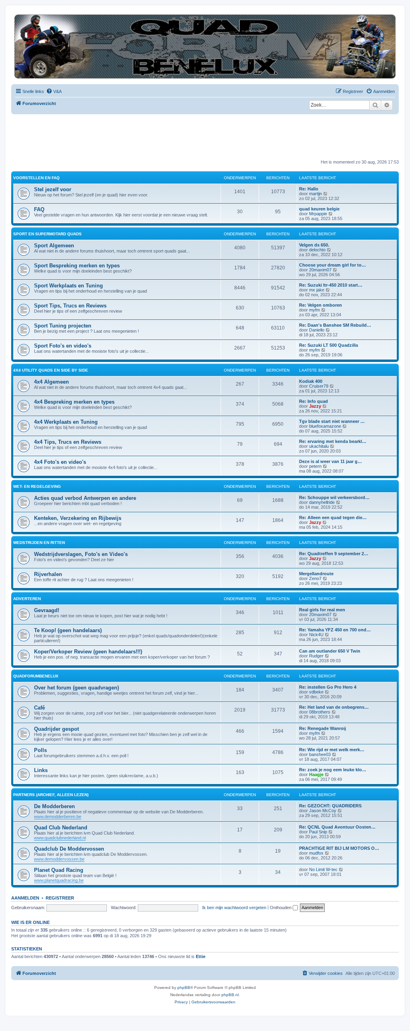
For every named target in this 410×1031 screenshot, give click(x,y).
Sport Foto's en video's (62, 346)
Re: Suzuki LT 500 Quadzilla (328, 345)
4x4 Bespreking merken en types (74, 402)
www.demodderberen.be (57, 816)
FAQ (39, 209)
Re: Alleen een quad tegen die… (333, 517)
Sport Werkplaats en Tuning (68, 286)
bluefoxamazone (325, 426)
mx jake (316, 289)
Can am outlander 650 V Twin (329, 651)
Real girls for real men (322, 609)
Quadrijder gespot (56, 729)
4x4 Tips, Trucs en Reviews (67, 442)
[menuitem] (54, 91)
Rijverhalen (48, 574)
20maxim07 (320, 269)
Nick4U (316, 634)
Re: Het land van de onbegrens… (334, 707)
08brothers (319, 712)
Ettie (200, 956)
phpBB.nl (230, 995)
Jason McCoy (322, 810)
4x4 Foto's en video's (60, 462)
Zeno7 (315, 578)
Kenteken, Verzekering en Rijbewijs (77, 518)
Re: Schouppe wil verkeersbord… (334, 497)
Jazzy (315, 406)
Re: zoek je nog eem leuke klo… (332, 769)
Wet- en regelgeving (37, 486)
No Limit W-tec (323, 869)
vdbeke (316, 691)
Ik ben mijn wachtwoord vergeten (234, 907)
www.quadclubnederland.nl (60, 837)
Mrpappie (318, 213)
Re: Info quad (313, 401)
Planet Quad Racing (58, 870)
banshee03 (320, 754)
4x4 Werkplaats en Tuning (66, 422)
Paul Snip (318, 831)
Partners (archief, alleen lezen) (50, 794)
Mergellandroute (316, 573)
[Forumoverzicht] (205, 46)
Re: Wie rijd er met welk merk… (331, 749)
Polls (40, 750)
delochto (317, 249)
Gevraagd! (46, 610)
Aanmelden (25, 898)
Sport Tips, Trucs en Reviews (70, 306)
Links (41, 770)
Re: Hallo (308, 188)
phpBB (183, 987)
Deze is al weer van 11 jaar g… (330, 461)
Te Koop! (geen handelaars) (68, 630)
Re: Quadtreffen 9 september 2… (333, 553)
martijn (315, 193)
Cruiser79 (318, 386)
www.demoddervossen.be (59, 859)
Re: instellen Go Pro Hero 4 (327, 687)
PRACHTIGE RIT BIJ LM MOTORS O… (339, 848)
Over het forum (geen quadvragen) (76, 688)
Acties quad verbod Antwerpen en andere (85, 498)
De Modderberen (54, 806)
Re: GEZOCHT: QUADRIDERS (330, 805)
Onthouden (281, 907)
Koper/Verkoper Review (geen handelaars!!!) (88, 652)
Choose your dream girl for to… (332, 265)
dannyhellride (322, 502)
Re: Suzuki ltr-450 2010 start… (330, 285)
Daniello (316, 329)
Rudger (316, 655)
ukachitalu (319, 446)
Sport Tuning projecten (62, 326)
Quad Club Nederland (60, 828)
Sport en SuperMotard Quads (47, 234)
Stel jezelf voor (52, 189)
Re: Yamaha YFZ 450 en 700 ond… (335, 629)
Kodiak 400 (310, 381)
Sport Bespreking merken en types (77, 266)
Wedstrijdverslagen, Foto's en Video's (81, 554)
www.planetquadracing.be (59, 880)
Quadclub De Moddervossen (69, 849)
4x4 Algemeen (51, 382)
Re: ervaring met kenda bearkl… (332, 441)
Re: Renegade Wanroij (322, 728)
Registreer (60, 898)
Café (39, 708)
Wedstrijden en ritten (39, 542)
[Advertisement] (157, 136)
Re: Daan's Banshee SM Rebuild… (335, 325)
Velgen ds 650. (314, 245)
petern (315, 466)
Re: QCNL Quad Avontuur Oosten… (337, 827)
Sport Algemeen (54, 246)
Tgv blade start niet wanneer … (332, 421)
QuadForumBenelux (35, 676)
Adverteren (27, 598)
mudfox (316, 853)
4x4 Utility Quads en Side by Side (50, 370)
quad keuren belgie (319, 208)
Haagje (316, 774)
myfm (314, 309)
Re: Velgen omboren (320, 305)
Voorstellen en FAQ (36, 178)
